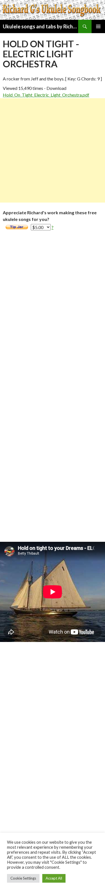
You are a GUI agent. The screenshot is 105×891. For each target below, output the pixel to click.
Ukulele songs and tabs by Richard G (40, 26)
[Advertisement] (52, 150)
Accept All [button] (54, 878)
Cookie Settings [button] (23, 878)
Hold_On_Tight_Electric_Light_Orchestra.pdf (46, 94)
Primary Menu (98, 26)
